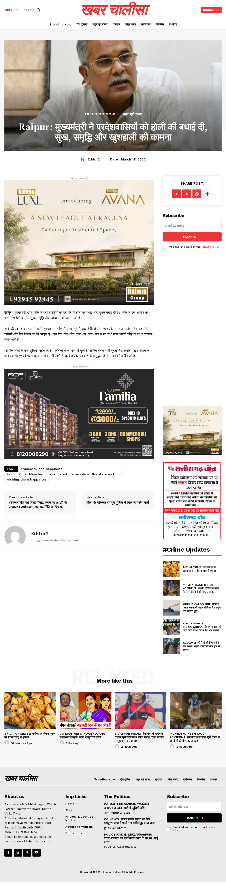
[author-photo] (7, 742)
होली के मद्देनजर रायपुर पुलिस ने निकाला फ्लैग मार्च (118, 502)
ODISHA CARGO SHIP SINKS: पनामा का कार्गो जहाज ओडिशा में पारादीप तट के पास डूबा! (202, 607)
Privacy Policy (210, 246)
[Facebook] (176, 193)
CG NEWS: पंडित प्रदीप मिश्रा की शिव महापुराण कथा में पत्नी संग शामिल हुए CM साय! (130, 821)
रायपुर (106, 812)
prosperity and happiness (41, 469)
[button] (32, 10)
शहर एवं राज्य (132, 114)
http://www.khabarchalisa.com (54, 540)
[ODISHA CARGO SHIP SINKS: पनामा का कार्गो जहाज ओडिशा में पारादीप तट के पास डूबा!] (171, 608)
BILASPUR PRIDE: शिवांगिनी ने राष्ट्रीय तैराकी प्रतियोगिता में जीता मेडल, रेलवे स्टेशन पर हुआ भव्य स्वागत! (139, 737)
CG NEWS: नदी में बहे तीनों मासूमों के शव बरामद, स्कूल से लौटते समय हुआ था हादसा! (201, 646)
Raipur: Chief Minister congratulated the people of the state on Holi (63, 474)
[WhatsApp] (196, 193)
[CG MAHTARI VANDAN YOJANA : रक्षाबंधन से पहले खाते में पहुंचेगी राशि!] (85, 710)
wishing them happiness (26, 479)
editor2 (94, 159)
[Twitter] (186, 193)
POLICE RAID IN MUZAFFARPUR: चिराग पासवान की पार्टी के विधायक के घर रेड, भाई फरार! (202, 627)
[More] (207, 193)
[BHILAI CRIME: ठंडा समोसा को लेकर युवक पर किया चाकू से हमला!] (171, 569)
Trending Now (99, 114)
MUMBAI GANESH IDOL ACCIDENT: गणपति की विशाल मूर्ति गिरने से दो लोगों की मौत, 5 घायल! (201, 588)
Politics (110, 846)
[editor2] (15, 536)
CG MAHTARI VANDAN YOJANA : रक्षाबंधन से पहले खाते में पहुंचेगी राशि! (83, 735)
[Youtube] (36, 853)
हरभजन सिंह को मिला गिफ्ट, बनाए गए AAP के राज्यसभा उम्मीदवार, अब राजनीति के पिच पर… (38, 504)
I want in (189, 237)
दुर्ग (105, 828)
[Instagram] (18, 853)
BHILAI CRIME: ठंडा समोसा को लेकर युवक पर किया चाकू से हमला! (200, 569)
